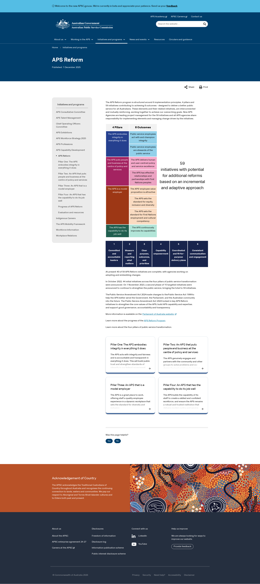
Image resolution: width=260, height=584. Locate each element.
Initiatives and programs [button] (110, 40)
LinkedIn (143, 537)
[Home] (84, 24)
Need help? (159, 575)
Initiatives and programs (75, 48)
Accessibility (174, 575)
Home (55, 48)
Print (205, 87)
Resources (159, 40)
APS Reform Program (154, 321)
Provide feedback (182, 546)
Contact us (196, 17)
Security (147, 575)
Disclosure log (99, 542)
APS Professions (64, 144)
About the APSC (60, 536)
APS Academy (158, 17)
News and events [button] (138, 40)
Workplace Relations (66, 236)
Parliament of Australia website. (158, 314)
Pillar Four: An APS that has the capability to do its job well (72, 198)
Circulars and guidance (180, 40)
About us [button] (58, 40)
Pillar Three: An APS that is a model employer (72, 187)
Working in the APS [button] (80, 40)
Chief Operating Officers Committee (68, 125)
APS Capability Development (70, 150)
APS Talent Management (68, 118)
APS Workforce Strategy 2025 (71, 138)
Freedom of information (104, 536)
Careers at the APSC (63, 548)
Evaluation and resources (71, 213)
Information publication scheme (108, 548)
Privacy (135, 575)
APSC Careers (178, 17)
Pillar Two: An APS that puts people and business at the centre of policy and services (72, 177)
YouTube (143, 545)
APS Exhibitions (64, 133)
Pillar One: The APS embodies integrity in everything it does (68, 165)
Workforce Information (67, 230)
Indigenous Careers (66, 218)
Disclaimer (189, 575)
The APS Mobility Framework (70, 224)
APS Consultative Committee (70, 112)
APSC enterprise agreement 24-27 (69, 542)
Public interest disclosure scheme (109, 554)
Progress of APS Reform (70, 207)
